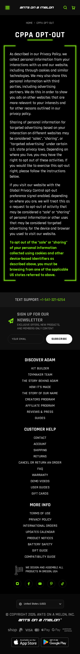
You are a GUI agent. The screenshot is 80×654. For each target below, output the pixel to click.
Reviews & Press (40, 412)
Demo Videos (40, 481)
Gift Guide (40, 550)
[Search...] (65, 7)
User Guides (40, 487)
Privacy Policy (40, 519)
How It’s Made (40, 387)
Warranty (40, 475)
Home (29, 23)
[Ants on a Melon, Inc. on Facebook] (29, 584)
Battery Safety (40, 544)
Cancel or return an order (40, 462)
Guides (40, 418)
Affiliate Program (40, 405)
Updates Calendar (40, 532)
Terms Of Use (40, 513)
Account (40, 444)
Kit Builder (40, 368)
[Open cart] (73, 7)
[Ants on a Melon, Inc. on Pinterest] (51, 584)
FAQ (40, 468)
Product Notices (40, 538)
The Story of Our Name (40, 393)
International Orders (40, 525)
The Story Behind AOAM (40, 381)
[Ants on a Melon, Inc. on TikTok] (62, 584)
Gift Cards (40, 493)
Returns (40, 456)
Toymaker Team (40, 374)
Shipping (40, 450)
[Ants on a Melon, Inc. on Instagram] (17, 584)
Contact (40, 437)
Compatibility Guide (40, 556)
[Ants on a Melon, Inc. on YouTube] (40, 584)
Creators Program (40, 399)
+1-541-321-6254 (52, 299)
